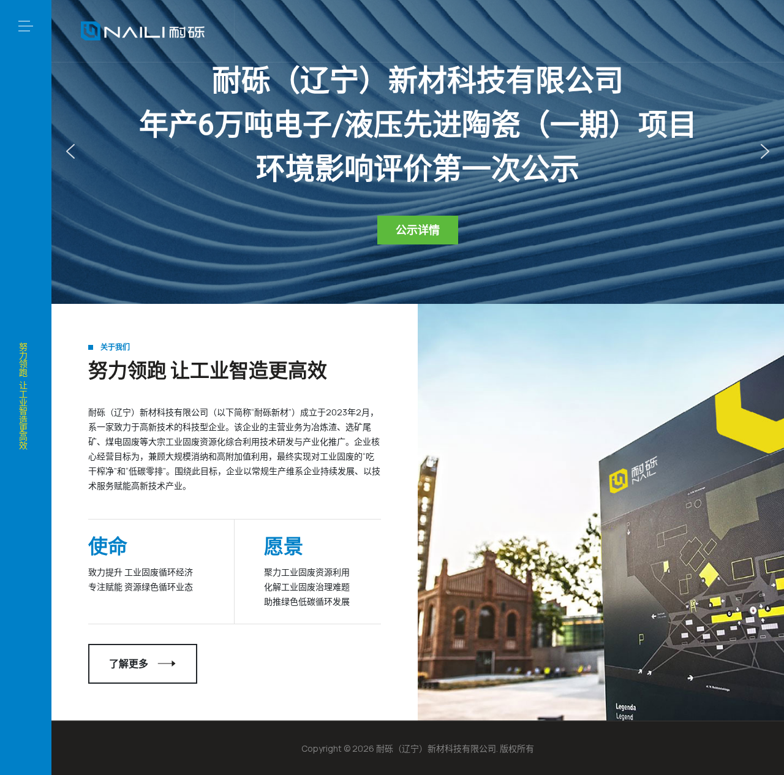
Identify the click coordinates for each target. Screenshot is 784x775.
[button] (25, 25)
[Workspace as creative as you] (143, 31)
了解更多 (128, 663)
